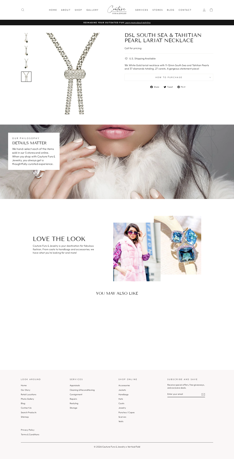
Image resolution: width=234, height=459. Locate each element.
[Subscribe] (203, 394)
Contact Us (26, 408)
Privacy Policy (27, 430)
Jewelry (122, 408)
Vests (120, 421)
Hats (120, 399)
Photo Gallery (27, 399)
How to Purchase (168, 77)
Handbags (123, 394)
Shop (78, 10)
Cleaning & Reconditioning (82, 390)
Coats (121, 403)
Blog (171, 10)
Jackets (122, 390)
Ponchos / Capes (126, 412)
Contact (185, 10)
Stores (157, 10)
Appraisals (75, 385)
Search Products (28, 412)
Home (53, 10)
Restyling (74, 403)
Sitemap (25, 417)
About (66, 10)
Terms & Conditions (30, 434)
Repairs (73, 399)
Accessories (124, 385)
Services (141, 10)
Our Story (25, 390)
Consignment (76, 394)
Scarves (122, 417)
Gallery (92, 10)
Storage (73, 408)
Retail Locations (28, 394)
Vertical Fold (134, 446)
